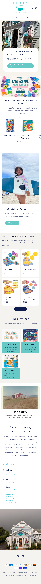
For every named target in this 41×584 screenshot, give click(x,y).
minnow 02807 (12, 572)
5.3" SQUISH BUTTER (8, 298)
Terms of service (21, 575)
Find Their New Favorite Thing (19, 65)
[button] (4, 8)
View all (20, 309)
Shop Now (12, 223)
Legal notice (28, 578)
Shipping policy (32, 575)
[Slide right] (25, 145)
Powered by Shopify (22, 572)
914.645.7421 (11, 482)
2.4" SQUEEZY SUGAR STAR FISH (29, 298)
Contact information (17, 578)
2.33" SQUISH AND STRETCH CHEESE (29, 270)
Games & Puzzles (25, 137)
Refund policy (34, 572)
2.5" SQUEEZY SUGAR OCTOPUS (9, 270)
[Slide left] (16, 145)
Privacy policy (10, 575)
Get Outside (10, 136)
